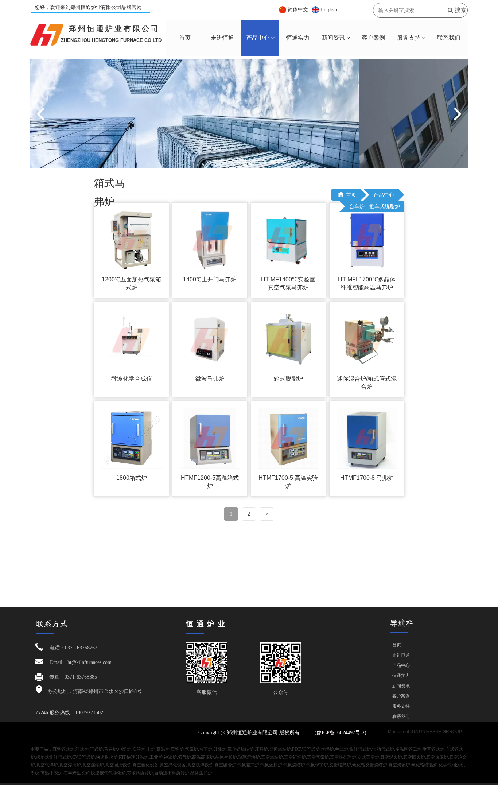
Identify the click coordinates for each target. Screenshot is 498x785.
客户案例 (373, 38)
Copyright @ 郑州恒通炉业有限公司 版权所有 (249, 732)
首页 (185, 38)
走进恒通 (222, 38)
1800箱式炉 (131, 478)
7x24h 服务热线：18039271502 (69, 712)
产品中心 (258, 38)
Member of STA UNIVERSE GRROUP (425, 731)
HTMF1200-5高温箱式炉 (210, 482)
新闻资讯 (334, 38)
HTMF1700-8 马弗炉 (367, 478)
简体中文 (298, 9)
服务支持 (409, 38)
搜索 (459, 10)
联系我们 (448, 38)
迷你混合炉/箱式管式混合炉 (367, 383)
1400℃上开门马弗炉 (210, 279)
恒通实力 (298, 38)
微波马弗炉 (210, 379)
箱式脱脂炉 (288, 379)
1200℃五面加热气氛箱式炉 (131, 283)
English (328, 9)
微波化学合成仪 (131, 379)
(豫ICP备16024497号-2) (341, 732)
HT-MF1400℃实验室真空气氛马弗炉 (288, 283)
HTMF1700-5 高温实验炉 (288, 482)
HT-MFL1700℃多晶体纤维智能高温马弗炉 (367, 283)
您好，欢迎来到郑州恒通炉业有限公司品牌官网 (88, 7)
